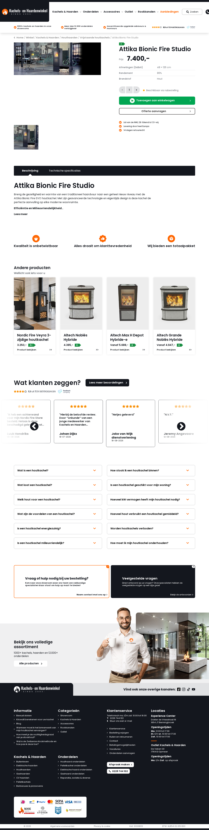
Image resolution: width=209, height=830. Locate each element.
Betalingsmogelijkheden (122, 745)
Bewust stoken (24, 715)
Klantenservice (117, 728)
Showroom (66, 715)
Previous (31, 423)
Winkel (30, 37)
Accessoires (112, 12)
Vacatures (115, 749)
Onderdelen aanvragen (122, 753)
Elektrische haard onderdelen (76, 769)
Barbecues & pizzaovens (29, 786)
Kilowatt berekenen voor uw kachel (35, 719)
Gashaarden (23, 773)
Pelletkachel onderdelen (73, 765)
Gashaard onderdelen (72, 773)
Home (20, 37)
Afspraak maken (119, 764)
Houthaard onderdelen (72, 761)
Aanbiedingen (169, 12)
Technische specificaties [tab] (64, 171)
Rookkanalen (146, 12)
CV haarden (22, 778)
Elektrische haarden (27, 765)
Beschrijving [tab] (30, 171)
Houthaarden (69, 37)
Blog (18, 723)
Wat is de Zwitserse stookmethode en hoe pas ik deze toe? (36, 743)
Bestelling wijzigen (119, 732)
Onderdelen (91, 12)
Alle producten (29, 663)
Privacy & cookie (102, 826)
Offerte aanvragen (153, 111)
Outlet (129, 12)
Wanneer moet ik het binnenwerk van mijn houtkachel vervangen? (36, 729)
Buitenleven (22, 761)
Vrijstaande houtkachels (95, 37)
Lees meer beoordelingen (106, 382)
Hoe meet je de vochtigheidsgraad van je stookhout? (35, 736)
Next (178, 423)
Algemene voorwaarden (62, 826)
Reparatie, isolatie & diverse (75, 778)
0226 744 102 (115, 718)
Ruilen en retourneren (120, 737)
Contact (113, 741)
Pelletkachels (23, 782)
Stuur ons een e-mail (119, 721)
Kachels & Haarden (65, 12)
